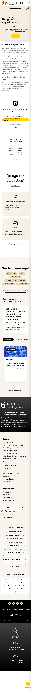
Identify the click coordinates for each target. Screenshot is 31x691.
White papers (7, 492)
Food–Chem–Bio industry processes (14, 456)
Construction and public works (13, 445)
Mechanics (6, 476)
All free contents (8, 500)
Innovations (7, 468)
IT (3, 461)
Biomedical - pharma (9, 442)
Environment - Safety (10, 453)
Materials (6, 471)
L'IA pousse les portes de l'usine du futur (20, 365)
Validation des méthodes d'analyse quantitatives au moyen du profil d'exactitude (15, 314)
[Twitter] (6, 511)
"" (15, 178)
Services (15, 228)
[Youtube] (10, 511)
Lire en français (20, 31)
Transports (6, 482)
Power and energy (8, 479)
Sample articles (8, 497)
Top (5, 580)
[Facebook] (2, 511)
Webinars (6, 495)
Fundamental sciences (10, 459)
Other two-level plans (9, 151)
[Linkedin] (14, 511)
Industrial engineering (10, 465)
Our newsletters (8, 515)
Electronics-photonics (10, 451)
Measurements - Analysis (11, 474)
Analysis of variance (20, 151)
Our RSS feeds (7, 517)
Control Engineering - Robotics (13, 448)
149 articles (15, 186)
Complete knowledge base (15, 201)
